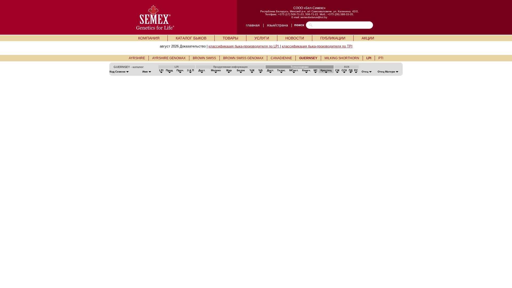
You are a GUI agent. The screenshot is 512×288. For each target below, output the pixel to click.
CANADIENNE (281, 58)
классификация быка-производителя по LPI (244, 46)
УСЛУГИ (261, 38)
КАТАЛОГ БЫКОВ (191, 38)
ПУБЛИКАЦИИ (332, 38)
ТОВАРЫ (230, 38)
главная (253, 25)
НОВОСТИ (294, 38)
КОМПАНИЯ (148, 38)
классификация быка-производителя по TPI (317, 46)
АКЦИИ (368, 38)
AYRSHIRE (137, 58)
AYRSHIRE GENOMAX (169, 58)
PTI (380, 58)
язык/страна (277, 25)
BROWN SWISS (204, 58)
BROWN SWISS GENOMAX (243, 58)
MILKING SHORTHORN (342, 58)
